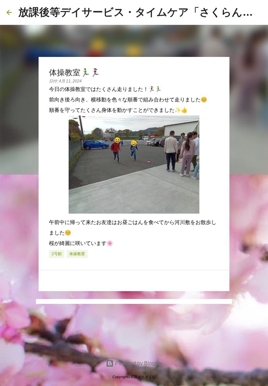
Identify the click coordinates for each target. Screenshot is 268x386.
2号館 (57, 254)
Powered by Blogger (138, 363)
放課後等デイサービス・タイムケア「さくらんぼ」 (141, 12)
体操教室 (77, 254)
